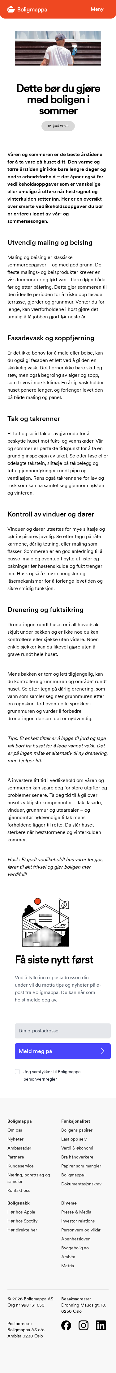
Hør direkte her (22, 1229)
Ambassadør (19, 1148)
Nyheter (15, 1139)
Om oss (14, 1130)
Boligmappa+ (73, 1174)
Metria (67, 1265)
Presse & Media (76, 1211)
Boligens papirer (76, 1130)
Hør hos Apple (21, 1211)
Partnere (15, 1156)
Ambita (68, 1256)
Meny (97, 9)
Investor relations (78, 1220)
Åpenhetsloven (76, 1238)
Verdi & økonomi (77, 1148)
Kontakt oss (18, 1190)
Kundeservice (20, 1165)
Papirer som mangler (81, 1165)
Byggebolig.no (75, 1247)
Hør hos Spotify (22, 1220)
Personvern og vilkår (81, 1229)
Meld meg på (35, 1051)
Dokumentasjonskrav (81, 1183)
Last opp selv (74, 1139)
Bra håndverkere (77, 1156)
